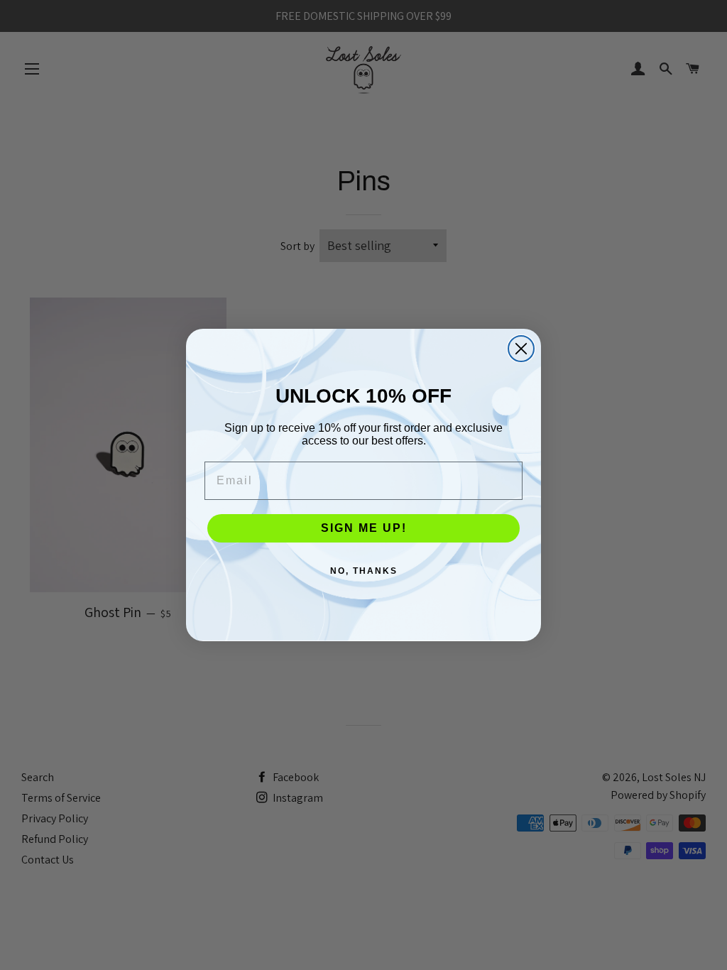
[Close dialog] (521, 348)
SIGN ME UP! (364, 528)
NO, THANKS (364, 571)
